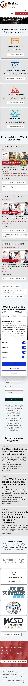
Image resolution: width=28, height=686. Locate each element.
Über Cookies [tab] (22, 316)
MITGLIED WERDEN (21, 13)
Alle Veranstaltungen (11, 286)
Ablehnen (14, 373)
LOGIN (12, 13)
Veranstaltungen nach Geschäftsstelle (11, 291)
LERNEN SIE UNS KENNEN (14, 661)
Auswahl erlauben (14, 368)
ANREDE (7, 380)
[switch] (24, 347)
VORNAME (7, 386)
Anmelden (14, 400)
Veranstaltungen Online (12, 297)
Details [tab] (14, 316)
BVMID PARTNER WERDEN (11, 634)
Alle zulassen (14, 364)
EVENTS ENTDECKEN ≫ (15, 78)
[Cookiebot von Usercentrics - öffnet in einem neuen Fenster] (16, 312)
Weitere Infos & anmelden (13, 183)
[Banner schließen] (25, 311)
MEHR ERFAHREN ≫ (16, 54)
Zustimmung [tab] (5, 316)
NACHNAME (8, 393)
